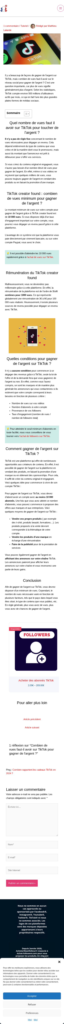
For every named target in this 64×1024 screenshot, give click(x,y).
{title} (30, 1020)
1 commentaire (11, 26)
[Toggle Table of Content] (25, 113)
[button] (59, 961)
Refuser (32, 1004)
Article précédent (32, 719)
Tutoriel (24, 26)
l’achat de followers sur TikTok (34, 436)
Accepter (32, 995)
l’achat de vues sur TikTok (40, 257)
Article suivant (32, 727)
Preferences (32, 1013)
